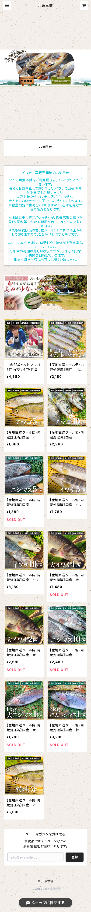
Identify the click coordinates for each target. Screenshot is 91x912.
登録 (74, 857)
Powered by (40, 888)
